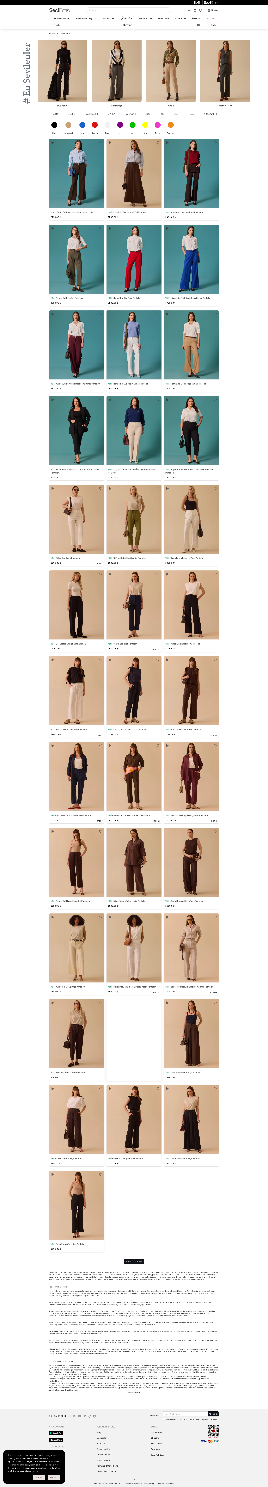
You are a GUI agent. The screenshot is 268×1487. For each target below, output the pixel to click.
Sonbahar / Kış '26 (86, 18)
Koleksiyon (145, 18)
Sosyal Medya (103, 1449)
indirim (196, 18)
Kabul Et (53, 1477)
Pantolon (127, 18)
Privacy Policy (103, 1460)
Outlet (210, 18)
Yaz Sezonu (108, 18)
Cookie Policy (103, 1454)
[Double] (198, 25)
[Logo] (59, 10)
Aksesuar (180, 18)
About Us (101, 1443)
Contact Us (156, 1432)
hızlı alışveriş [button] (76, 198)
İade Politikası (158, 1455)
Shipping (155, 1438)
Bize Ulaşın (156, 1443)
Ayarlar (39, 1477)
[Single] (193, 25)
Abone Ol (213, 1414)
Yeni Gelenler (62, 18)
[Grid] (203, 25)
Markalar (163, 18)
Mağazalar (102, 1438)
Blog (99, 1432)
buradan (21, 1471)
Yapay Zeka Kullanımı (106, 1471)
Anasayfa (53, 33)
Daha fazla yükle (134, 1261)
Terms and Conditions (107, 1466)
